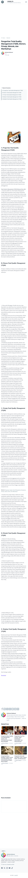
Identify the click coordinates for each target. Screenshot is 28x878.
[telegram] (12, 709)
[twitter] (7, 709)
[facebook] (4, 709)
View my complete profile (8, 864)
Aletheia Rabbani (11, 854)
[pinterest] (15, 709)
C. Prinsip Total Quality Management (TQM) (11, 94)
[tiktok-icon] (12, 868)
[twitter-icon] (4, 868)
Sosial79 (10, 1)
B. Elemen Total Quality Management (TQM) (11, 92)
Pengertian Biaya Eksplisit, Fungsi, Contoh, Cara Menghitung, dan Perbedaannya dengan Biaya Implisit (7, 758)
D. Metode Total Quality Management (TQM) (11, 96)
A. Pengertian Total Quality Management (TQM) (12, 90)
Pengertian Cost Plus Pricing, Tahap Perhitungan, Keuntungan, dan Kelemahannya (19, 739)
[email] (18, 709)
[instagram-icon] (7, 868)
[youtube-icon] (9, 868)
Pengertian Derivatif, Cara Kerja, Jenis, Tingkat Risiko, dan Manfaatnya (21, 757)
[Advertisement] (14, 21)
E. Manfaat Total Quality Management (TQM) (11, 99)
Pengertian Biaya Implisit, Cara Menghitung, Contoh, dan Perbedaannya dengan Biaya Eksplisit (7, 739)
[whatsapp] (10, 709)
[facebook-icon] (2, 868)
